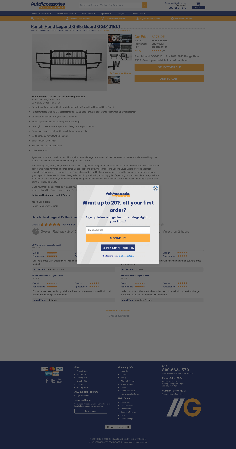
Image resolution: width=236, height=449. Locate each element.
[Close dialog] (155, 188)
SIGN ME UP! (118, 238)
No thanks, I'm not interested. (118, 247)
